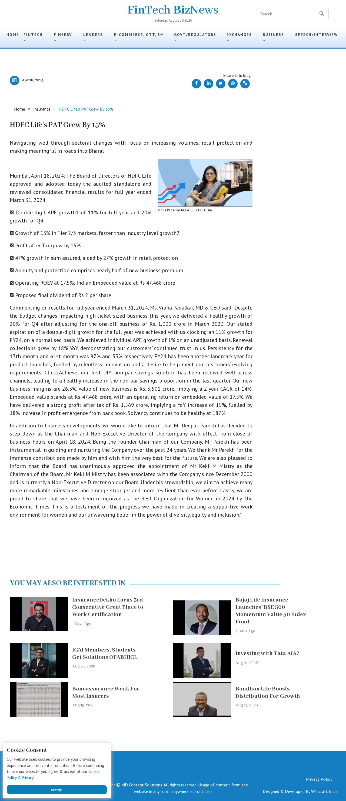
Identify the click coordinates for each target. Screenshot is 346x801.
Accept (57, 789)
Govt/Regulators (196, 34)
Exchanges (241, 34)
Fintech (35, 34)
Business (275, 34)
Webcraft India (324, 791)
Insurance (42, 109)
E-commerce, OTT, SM (140, 34)
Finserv (64, 34)
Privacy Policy (319, 779)
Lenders (94, 34)
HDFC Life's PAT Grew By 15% (86, 109)
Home (12, 34)
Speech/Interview (316, 37)
